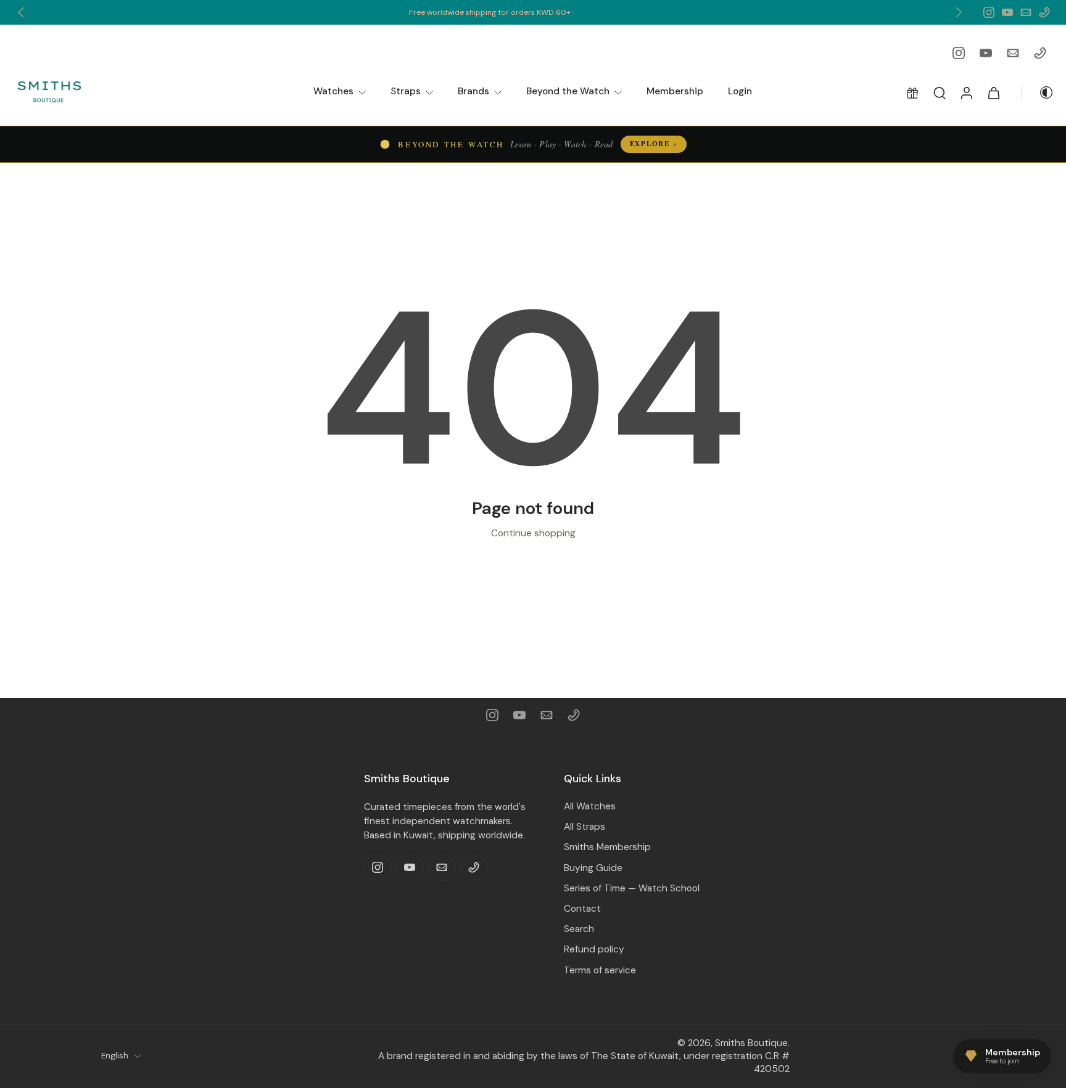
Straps (405, 91)
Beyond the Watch (567, 91)
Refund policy (594, 949)
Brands (473, 91)
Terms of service (600, 969)
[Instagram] (989, 12)
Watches (333, 91)
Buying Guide (593, 867)
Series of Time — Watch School (632, 888)
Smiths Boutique (751, 1042)
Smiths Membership (607, 847)
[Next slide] (959, 12)
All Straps (584, 826)
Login (740, 91)
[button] (912, 92)
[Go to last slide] (21, 12)
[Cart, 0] (993, 92)
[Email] (1026, 12)
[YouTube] (1007, 12)
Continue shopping (533, 533)
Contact (582, 908)
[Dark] (1038, 92)
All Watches (590, 806)
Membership (675, 91)
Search (579, 929)
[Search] (939, 92)
